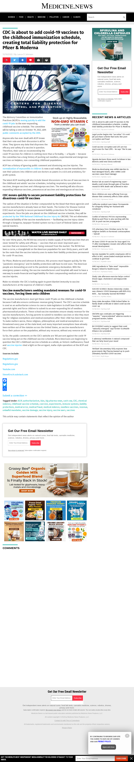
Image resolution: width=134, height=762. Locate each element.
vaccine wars (59, 410)
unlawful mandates (12, 410)
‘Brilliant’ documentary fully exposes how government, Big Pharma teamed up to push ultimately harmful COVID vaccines (110, 351)
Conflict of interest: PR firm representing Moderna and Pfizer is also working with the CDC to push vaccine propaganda (110, 219)
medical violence (51, 407)
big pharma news (54, 401)
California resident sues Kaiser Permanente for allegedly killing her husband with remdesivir (110, 206)
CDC (75, 401)
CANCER (66, 17)
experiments (55, 404)
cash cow (67, 401)
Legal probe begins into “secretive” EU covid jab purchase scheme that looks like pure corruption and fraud (111, 136)
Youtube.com (9, 369)
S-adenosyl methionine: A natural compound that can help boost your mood (110, 340)
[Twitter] (46, 385)
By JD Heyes (105, 356)
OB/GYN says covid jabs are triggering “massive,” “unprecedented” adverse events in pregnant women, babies (111, 316)
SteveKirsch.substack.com (15, 374)
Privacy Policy (67, 728)
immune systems (70, 404)
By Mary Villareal (107, 164)
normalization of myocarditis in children (22, 168)
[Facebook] (46, 380)
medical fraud (35, 407)
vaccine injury (45, 410)
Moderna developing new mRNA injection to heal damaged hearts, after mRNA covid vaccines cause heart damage (110, 171)
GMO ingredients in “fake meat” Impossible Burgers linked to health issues (110, 267)
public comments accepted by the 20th (21, 133)
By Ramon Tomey (106, 272)
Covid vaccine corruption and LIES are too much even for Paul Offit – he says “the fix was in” (111, 149)
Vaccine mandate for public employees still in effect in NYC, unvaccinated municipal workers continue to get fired (111, 256)
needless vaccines (69, 407)
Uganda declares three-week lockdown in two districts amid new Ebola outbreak (111, 160)
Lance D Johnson (25, 54)
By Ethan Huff (106, 142)
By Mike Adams (106, 296)
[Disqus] (46, 584)
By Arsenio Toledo (107, 199)
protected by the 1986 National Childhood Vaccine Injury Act (32, 216)
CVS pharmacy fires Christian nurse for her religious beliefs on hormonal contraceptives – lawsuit (111, 231)
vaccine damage (30, 410)
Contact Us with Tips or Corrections (67, 720)
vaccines (71, 410)
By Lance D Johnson (108, 129)
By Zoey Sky (105, 284)
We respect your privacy (53, 710)
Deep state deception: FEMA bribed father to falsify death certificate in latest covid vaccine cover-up (111, 303)
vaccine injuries (14, 345)
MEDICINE (41, 17)
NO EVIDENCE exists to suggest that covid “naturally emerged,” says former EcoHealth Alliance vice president (110, 328)
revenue (83, 407)
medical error (21, 407)
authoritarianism (31, 401)
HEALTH (30, 17)
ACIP (20, 401)
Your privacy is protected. (16, 450)
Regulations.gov (10, 359)
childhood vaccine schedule (25, 404)
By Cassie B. (105, 224)
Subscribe (121, 758)
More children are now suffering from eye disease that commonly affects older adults (110, 195)
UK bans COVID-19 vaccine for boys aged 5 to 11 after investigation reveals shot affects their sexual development (111, 244)
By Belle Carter (106, 177)
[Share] (46, 389)
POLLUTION (53, 17)
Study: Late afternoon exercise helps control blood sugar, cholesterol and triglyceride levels (111, 278)
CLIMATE (76, 17)
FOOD (21, 17)
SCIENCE (11, 17)
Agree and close (109, 747)
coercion (44, 404)
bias (42, 401)
